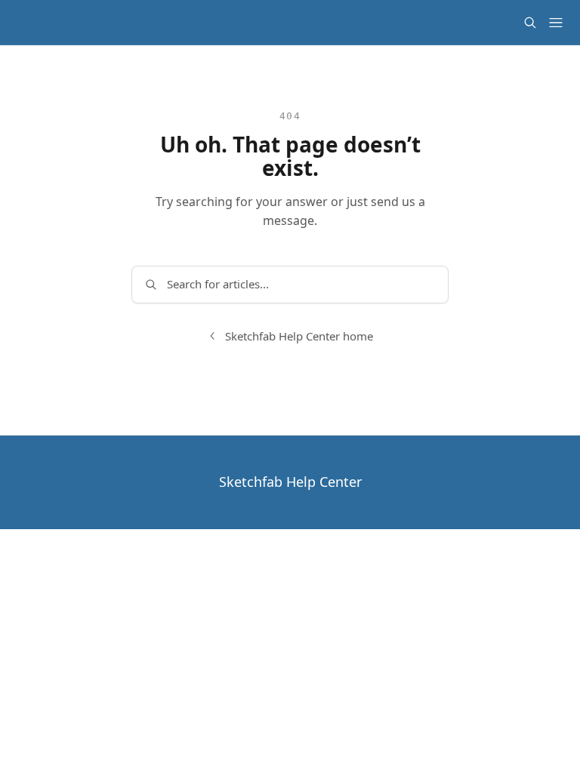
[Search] (530, 22)
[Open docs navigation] (556, 22)
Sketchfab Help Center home (299, 335)
